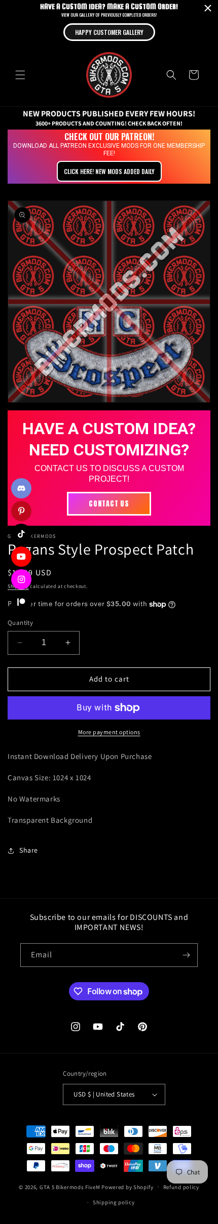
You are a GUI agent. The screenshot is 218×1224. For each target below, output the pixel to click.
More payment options (109, 732)
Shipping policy (114, 1202)
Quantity (20, 622)
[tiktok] (21, 534)
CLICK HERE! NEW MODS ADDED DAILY (109, 171)
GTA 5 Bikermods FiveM (70, 1186)
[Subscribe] (186, 955)
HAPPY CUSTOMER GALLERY (109, 32)
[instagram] (21, 579)
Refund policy (181, 1187)
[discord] (21, 488)
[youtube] (21, 556)
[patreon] (21, 602)
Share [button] (28, 850)
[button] (20, 75)
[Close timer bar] (208, 8)
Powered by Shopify (127, 1186)
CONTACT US (109, 503)
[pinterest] (21, 511)
